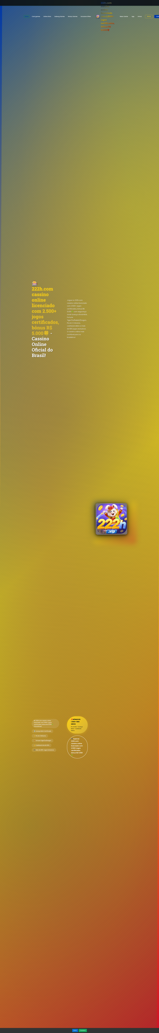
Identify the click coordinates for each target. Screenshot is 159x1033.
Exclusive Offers (86, 16)
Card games (36, 16)
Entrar (140, 16)
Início (26, 16)
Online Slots (47, 16)
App (133, 16)
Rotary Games (72, 16)
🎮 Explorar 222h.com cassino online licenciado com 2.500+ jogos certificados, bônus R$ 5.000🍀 (77, 747)
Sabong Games (59, 16)
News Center (124, 16)
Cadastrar (83, 1030)
